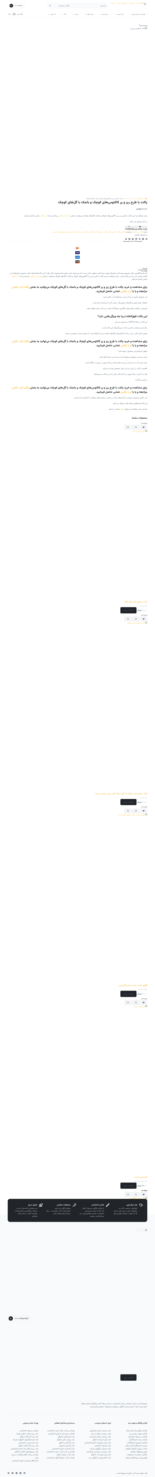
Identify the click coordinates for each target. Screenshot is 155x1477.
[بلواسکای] (126, 239)
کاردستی (56, 232)
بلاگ (65, 14)
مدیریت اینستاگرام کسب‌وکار (136, 1446)
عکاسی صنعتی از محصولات (136, 1455)
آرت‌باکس (53, 14)
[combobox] (89, 6)
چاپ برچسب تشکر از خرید (101, 1434)
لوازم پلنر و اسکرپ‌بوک (138, 14)
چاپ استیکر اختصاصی (102, 1446)
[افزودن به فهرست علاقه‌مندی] (143, 427)
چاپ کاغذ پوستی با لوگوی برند (100, 1458)
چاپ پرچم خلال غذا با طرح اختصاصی (24, 1449)
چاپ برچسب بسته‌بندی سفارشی (98, 1452)
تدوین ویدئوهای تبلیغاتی (138, 1452)
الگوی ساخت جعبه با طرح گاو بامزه (133, 985)
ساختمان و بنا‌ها (138, 1181)
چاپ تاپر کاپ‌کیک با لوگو (29, 1437)
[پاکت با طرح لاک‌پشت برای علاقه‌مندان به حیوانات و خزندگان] (77, 1282)
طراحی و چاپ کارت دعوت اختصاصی (61, 1452)
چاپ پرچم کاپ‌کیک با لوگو (28, 1446)
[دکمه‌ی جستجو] (50, 5)
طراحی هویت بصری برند (138, 1434)
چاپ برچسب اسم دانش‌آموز (100, 1431)
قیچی (62, 232)
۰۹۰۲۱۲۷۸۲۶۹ (18, 5)
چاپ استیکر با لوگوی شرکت (100, 1449)
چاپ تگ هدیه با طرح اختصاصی (63, 1449)
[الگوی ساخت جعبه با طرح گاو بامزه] (77, 898)
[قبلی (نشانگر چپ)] (4, 738)
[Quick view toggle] (128, 427)
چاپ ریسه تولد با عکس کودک (27, 1434)
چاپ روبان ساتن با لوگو (66, 1439)
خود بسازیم (69, 232)
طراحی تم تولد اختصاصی (29, 1431)
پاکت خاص (116, 232)
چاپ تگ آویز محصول (67, 1446)
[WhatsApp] (133, 239)
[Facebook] (146, 239)
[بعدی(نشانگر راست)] (151, 738)
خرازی (76, 14)
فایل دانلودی (90, 14)
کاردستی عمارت (140, 1177)
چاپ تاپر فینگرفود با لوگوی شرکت (25, 1439)
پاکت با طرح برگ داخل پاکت (135, 602)
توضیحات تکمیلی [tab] (142, 269)
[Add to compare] (135, 427)
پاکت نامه (85, 232)
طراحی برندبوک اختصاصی (137, 1437)
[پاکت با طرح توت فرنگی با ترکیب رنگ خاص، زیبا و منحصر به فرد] (77, 706)
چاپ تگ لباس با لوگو (67, 1443)
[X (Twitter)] (143, 239)
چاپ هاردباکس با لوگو (66, 1437)
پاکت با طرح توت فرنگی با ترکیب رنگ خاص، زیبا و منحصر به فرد (121, 793)
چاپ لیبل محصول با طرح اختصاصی (97, 1443)
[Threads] (129, 239)
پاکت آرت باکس (64, 216)
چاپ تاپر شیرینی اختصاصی (28, 1443)
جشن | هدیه (105, 14)
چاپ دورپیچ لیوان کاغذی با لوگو (26, 1452)
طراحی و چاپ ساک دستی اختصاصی (61, 1431)
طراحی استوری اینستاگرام (137, 1443)
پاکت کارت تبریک (104, 232)
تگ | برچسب (120, 14)
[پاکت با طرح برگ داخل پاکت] (77, 515)
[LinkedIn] (136, 239)
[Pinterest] (139, 239)
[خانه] (146, 199)
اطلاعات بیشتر (128, 610)
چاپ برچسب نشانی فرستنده (100, 1437)
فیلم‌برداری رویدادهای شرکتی (136, 1458)
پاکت (141, 232)
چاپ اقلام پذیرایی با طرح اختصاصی (25, 1461)
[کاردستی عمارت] (77, 1090)
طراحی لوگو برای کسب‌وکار (136, 1431)
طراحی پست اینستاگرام (138, 1439)
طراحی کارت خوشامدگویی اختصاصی (61, 1458)
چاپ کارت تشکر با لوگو (66, 1455)
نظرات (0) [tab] (144, 271)
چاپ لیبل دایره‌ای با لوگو (102, 1439)
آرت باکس (44, 216)
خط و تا (135, 232)
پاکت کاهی (93, 232)
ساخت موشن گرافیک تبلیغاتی (136, 1449)
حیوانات (145, 989)
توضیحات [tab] (144, 268)
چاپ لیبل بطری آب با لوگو (101, 1455)
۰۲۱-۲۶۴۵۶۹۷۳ (21, 1318)
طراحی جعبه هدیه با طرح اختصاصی (61, 1434)
